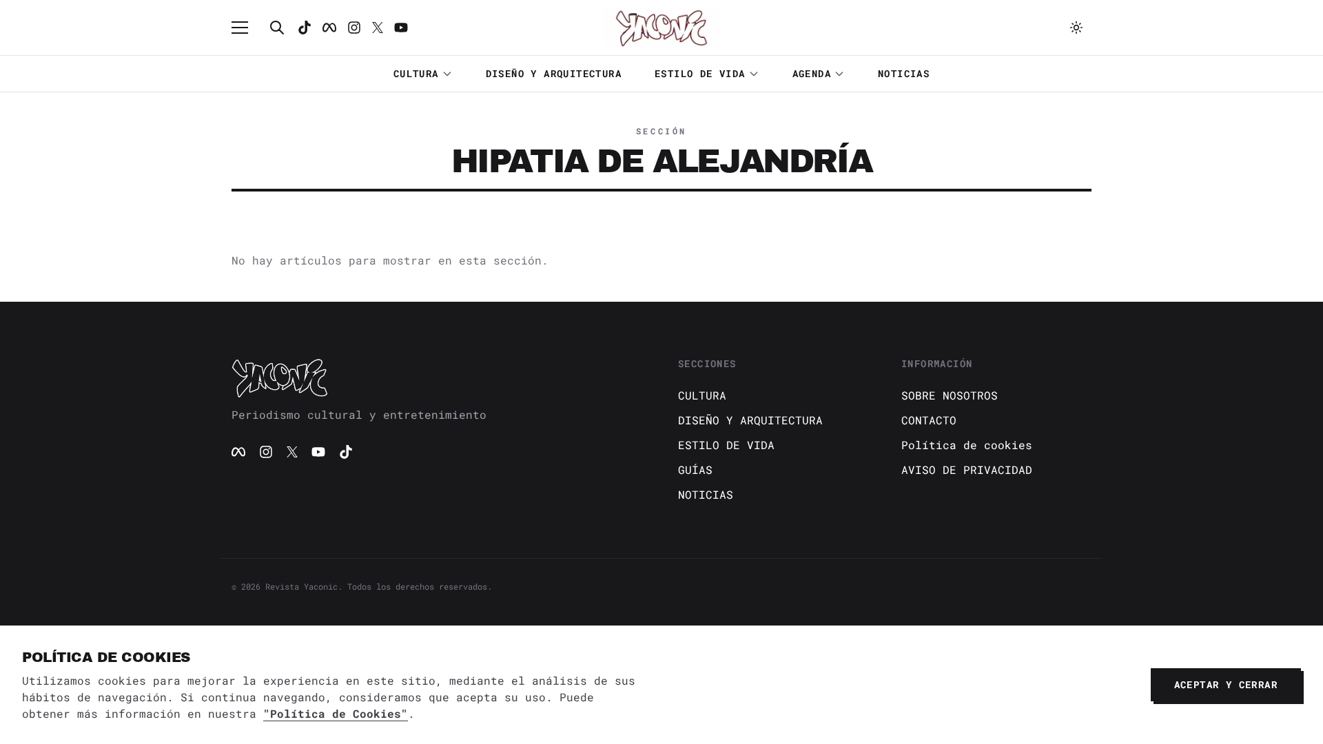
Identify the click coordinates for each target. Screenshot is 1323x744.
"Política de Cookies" (335, 713)
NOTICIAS (904, 73)
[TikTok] (304, 27)
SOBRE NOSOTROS (949, 395)
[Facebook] (329, 27)
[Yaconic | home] (438, 377)
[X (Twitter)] (292, 451)
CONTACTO (928, 420)
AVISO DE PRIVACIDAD (966, 469)
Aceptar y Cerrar (1226, 684)
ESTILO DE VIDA (700, 73)
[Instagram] (354, 27)
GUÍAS (695, 469)
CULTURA (416, 73)
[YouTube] (318, 452)
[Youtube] (401, 27)
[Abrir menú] (247, 27)
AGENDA (811, 73)
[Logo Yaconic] (661, 27)
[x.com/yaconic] (377, 27)
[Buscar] (277, 27)
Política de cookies (966, 444)
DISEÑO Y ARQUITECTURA (554, 73)
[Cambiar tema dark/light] (1076, 27)
